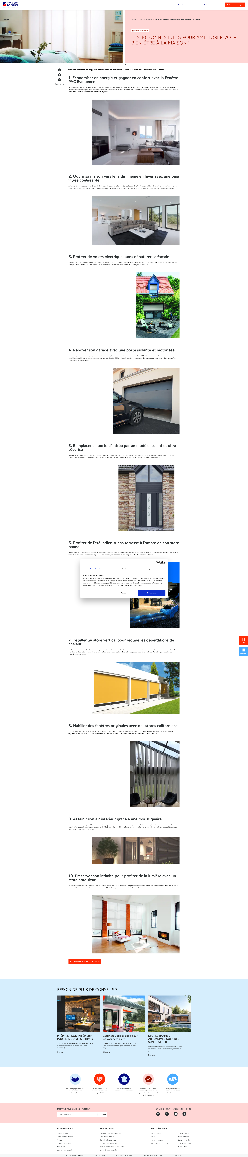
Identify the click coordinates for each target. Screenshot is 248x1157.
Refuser (123, 593)
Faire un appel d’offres (65, 1137)
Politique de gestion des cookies (153, 1155)
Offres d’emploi (62, 1133)
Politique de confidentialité (124, 1155)
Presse (59, 1140)
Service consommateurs (108, 1143)
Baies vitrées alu (184, 1140)
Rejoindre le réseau (64, 1143)
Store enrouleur (183, 1137)
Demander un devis (107, 1137)
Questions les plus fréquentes (110, 1133)
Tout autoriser (151, 593)
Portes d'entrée (156, 1133)
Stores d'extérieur (184, 1143)
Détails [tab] (124, 569)
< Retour (6, 19)
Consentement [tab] (95, 569)
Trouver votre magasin (236, 5)
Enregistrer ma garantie (108, 1150)
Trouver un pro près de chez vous (112, 1147)
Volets (153, 1137)
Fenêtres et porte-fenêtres (160, 1143)
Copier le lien (59, 84)
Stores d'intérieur (184, 1133)
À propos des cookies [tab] (153, 569)
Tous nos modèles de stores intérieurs (85, 962)
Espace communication (65, 1150)
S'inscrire (102, 1114)
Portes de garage (157, 1140)
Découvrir (61, 1052)
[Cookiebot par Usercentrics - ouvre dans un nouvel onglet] (157, 562)
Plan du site (178, 1155)
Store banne (182, 1147)
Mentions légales (100, 1155)
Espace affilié (61, 1147)
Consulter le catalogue (108, 1140)
